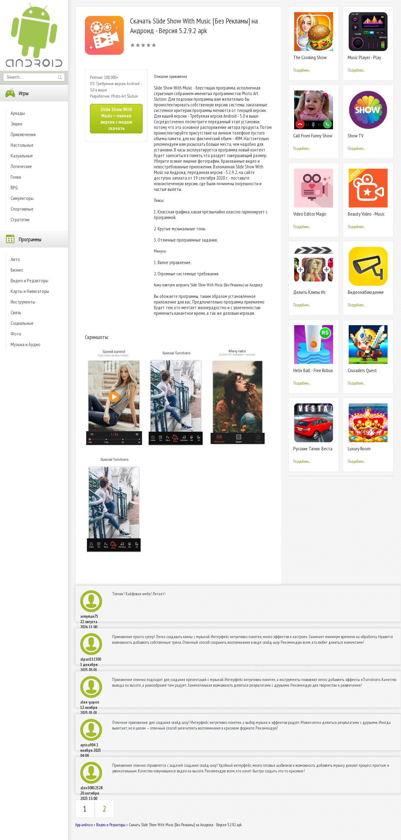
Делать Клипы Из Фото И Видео (309, 294)
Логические (21, 166)
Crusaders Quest (362, 370)
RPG (14, 187)
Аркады (18, 113)
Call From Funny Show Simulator (312, 138)
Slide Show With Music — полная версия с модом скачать (116, 118)
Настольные (22, 145)
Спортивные (22, 209)
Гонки (16, 177)
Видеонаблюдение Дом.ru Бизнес (366, 294)
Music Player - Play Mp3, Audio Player (364, 60)
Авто (15, 259)
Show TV (355, 135)
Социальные (22, 323)
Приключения (23, 134)
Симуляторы (22, 198)
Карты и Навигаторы (30, 291)
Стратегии (20, 219)
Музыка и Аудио (25, 344)
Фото (16, 333)
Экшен (16, 123)
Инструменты (23, 302)
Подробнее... (301, 70)
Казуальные (22, 155)
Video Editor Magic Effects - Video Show (312, 216)
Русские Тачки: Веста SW (312, 451)
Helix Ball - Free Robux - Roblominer (313, 373)
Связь (16, 312)
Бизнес (17, 270)
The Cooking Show (309, 57)
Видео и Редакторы (29, 280)
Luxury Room (359, 448)
